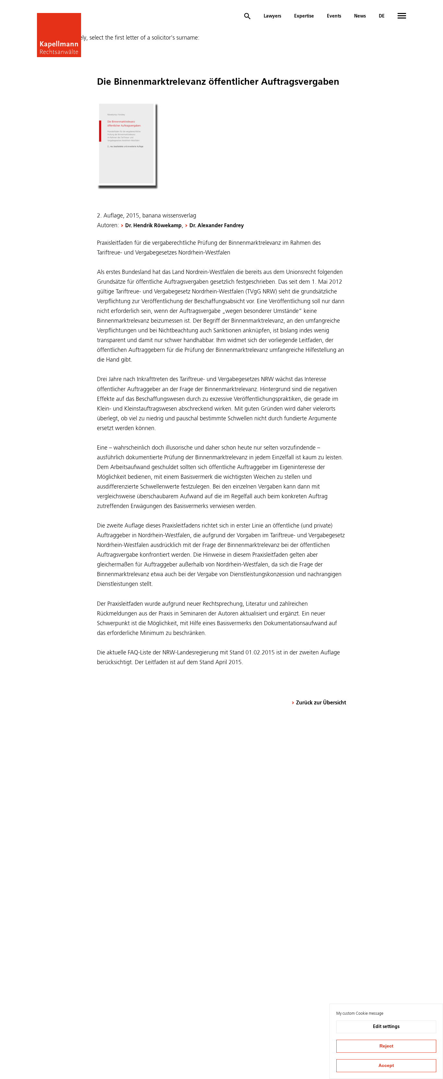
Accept (386, 1065)
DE (382, 16)
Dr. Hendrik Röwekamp (153, 226)
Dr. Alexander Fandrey (216, 226)
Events (334, 16)
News (360, 16)
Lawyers (272, 16)
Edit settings (386, 1026)
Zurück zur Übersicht (321, 703)
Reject (386, 1045)
